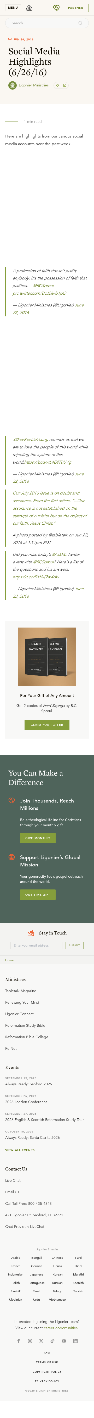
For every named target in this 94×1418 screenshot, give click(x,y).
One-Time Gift (37, 895)
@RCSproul (43, 285)
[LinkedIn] (75, 1341)
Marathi (78, 1274)
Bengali (36, 1257)
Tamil (36, 1291)
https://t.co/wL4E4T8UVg (47, 462)
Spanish (78, 1282)
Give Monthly (37, 838)
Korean (57, 1274)
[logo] (29, 8)
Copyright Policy (47, 1371)
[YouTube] (64, 1341)
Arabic (15, 1257)
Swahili (16, 1291)
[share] (64, 85)
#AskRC (59, 554)
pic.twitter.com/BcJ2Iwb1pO (39, 293)
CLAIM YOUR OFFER (47, 725)
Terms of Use (47, 1362)
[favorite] (58, 85)
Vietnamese (57, 1299)
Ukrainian (15, 1299)
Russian (57, 1282)
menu (13, 7)
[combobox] (40, 23)
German (36, 1266)
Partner (75, 8)
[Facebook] (18, 1341)
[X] (41, 1341)
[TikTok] (52, 1341)
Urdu (36, 1299)
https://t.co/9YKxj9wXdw (36, 577)
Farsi (78, 1257)
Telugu (57, 1291)
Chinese (57, 1257)
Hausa (57, 1266)
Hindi (78, 1266)
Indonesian (16, 1274)
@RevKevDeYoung (31, 439)
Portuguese (36, 1282)
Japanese (36, 1274)
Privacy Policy (47, 1381)
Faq (47, 1353)
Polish (15, 1282)
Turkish (78, 1291)
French (16, 1266)
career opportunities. (61, 1328)
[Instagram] (30, 1341)
